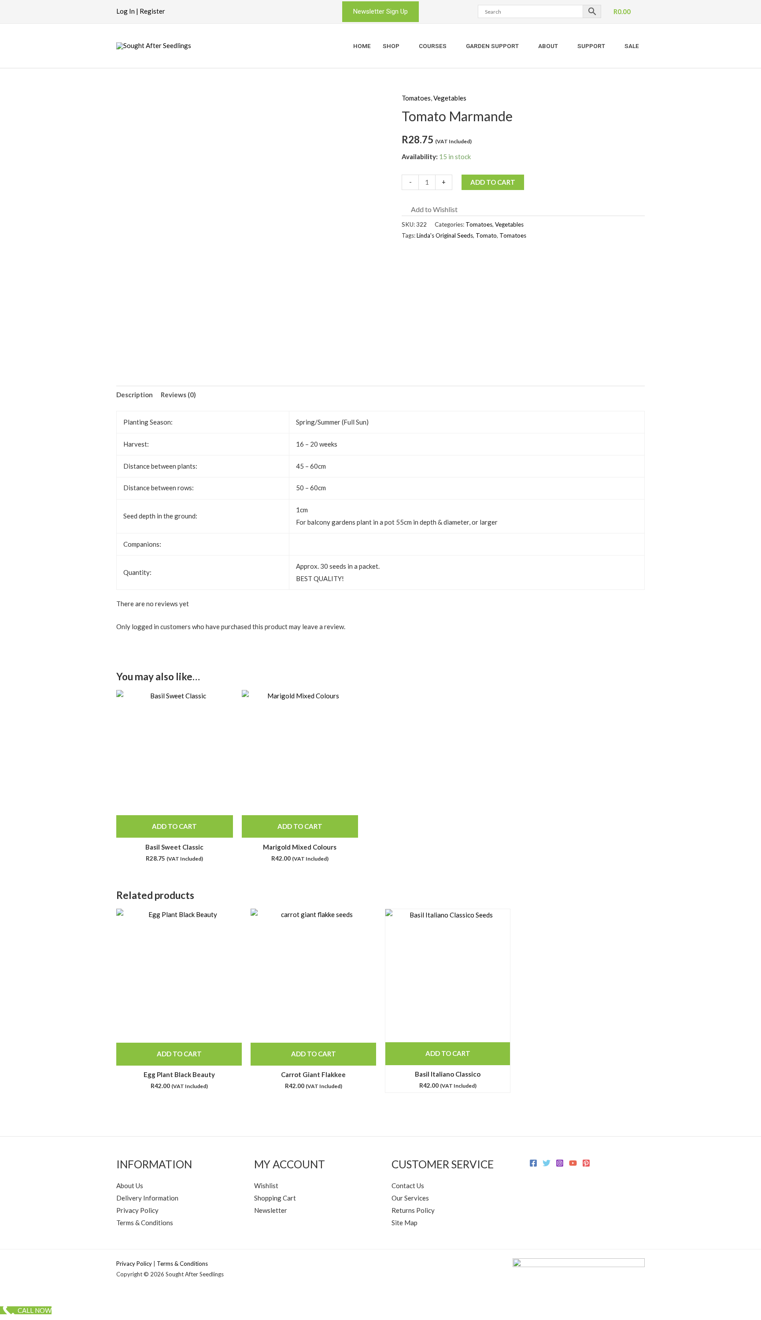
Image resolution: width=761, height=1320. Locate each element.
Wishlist (266, 1185)
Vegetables (449, 98)
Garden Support (492, 45)
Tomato (486, 235)
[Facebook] (533, 1163)
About (548, 45)
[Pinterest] (586, 1163)
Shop (391, 45)
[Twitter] (546, 1163)
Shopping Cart (275, 1198)
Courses (433, 45)
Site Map (404, 1223)
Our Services (410, 1198)
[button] (380, 11)
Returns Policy (413, 1210)
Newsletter (270, 1210)
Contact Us (408, 1185)
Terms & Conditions (144, 1223)
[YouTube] (573, 1163)
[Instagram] (560, 1163)
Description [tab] (134, 395)
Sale (631, 45)
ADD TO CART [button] (174, 826)
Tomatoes (416, 98)
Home (362, 45)
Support (591, 45)
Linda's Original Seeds (445, 235)
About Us (129, 1185)
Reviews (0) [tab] (178, 395)
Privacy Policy (137, 1210)
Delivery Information (147, 1198)
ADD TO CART (492, 182)
